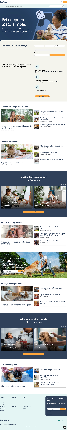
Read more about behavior (49, 307)
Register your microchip (16, 399)
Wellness (24, 408)
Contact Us (6, 426)
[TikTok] (62, 421)
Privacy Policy (60, 412)
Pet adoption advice (4, 402)
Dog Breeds (2, 406)
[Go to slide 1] (2, 184)
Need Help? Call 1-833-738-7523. (56, 6)
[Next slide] (65, 184)
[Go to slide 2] (3, 184)
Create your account (32, 354)
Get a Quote (21, 271)
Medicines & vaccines (27, 406)
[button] (23, 2)
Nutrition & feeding (26, 402)
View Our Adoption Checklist (42, 96)
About (1, 426)
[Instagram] (66, 421)
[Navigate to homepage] (4, 2)
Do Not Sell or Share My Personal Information (34, 426)
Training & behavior (27, 404)
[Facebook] (59, 421)
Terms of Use (49, 414)
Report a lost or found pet (56, 2)
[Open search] (48, 2)
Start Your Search (57, 54)
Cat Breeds (2, 408)
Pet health (25, 399)
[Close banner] (65, 6)
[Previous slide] (63, 184)
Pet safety (14, 406)
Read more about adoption (49, 246)
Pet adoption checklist (4, 404)
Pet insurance (14, 404)
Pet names (2, 410)
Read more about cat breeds (49, 165)
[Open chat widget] (64, 427)
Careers (11, 426)
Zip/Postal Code (37, 52)
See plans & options (32, 211)
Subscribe (63, 409)
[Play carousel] (61, 184)
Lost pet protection (15, 402)
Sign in (64, 2)
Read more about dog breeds (49, 131)
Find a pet (2, 399)
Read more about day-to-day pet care (49, 389)
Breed (35, 48)
